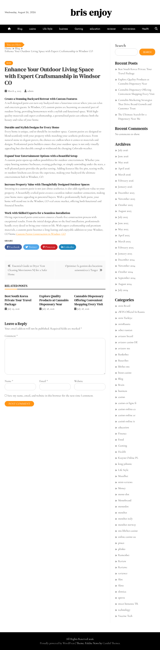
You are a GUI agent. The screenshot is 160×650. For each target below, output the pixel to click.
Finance (122, 433)
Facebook (14, 247)
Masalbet (123, 476)
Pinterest (50, 247)
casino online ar (126, 415)
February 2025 (125, 247)
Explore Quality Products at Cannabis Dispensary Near (54, 300)
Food (121, 439)
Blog (20, 29)
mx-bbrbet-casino (128, 530)
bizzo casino (124, 372)
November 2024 (126, 265)
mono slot (123, 494)
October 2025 (125, 205)
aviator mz (124, 348)
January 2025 (125, 253)
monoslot (123, 506)
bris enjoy (91, 12)
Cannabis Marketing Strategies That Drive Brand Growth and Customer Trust (135, 104)
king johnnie (125, 464)
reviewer (111, 29)
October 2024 (125, 271)
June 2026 (123, 156)
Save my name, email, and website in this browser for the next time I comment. (50, 395)
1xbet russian (125, 330)
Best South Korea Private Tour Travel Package (18, 300)
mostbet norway (127, 524)
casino (32, 29)
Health (145, 29)
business (63, 29)
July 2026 (123, 150)
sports (121, 597)
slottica (122, 591)
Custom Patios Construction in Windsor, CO (41, 234)
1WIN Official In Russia (131, 312)
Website (78, 381)
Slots (121, 585)
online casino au (127, 537)
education (95, 29)
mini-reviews (129, 29)
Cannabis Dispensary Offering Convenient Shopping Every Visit (89, 300)
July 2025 (123, 217)
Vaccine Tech (125, 616)
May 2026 (123, 162)
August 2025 (124, 211)
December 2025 (126, 192)
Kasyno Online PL (128, 457)
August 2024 (125, 284)
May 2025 (123, 229)
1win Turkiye (125, 318)
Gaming (79, 29)
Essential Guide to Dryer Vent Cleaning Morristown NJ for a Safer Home (27, 270)
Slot (120, 579)
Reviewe (122, 567)
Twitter (32, 247)
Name (9, 381)
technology (124, 609)
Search (120, 45)
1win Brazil (124, 305)
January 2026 (125, 186)
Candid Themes (111, 643)
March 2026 (124, 174)
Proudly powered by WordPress (57, 643)
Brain (121, 385)
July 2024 (123, 290)
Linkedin (68, 247)
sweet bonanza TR (128, 603)
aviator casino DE (128, 342)
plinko (121, 549)
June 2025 (123, 223)
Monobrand (124, 500)
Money (122, 488)
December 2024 (126, 259)
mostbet (122, 512)
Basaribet (123, 360)
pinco (121, 543)
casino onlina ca (127, 409)
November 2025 (126, 199)
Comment (11, 336)
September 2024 (126, 278)
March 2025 (124, 241)
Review (122, 561)
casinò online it (126, 421)
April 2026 (124, 168)
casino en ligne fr (127, 403)
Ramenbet (123, 555)
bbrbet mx (124, 366)
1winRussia (124, 324)
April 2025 (124, 235)
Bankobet (123, 354)
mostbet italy (125, 518)
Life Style (47, 29)
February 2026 (126, 180)
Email (43, 381)
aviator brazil (125, 336)
